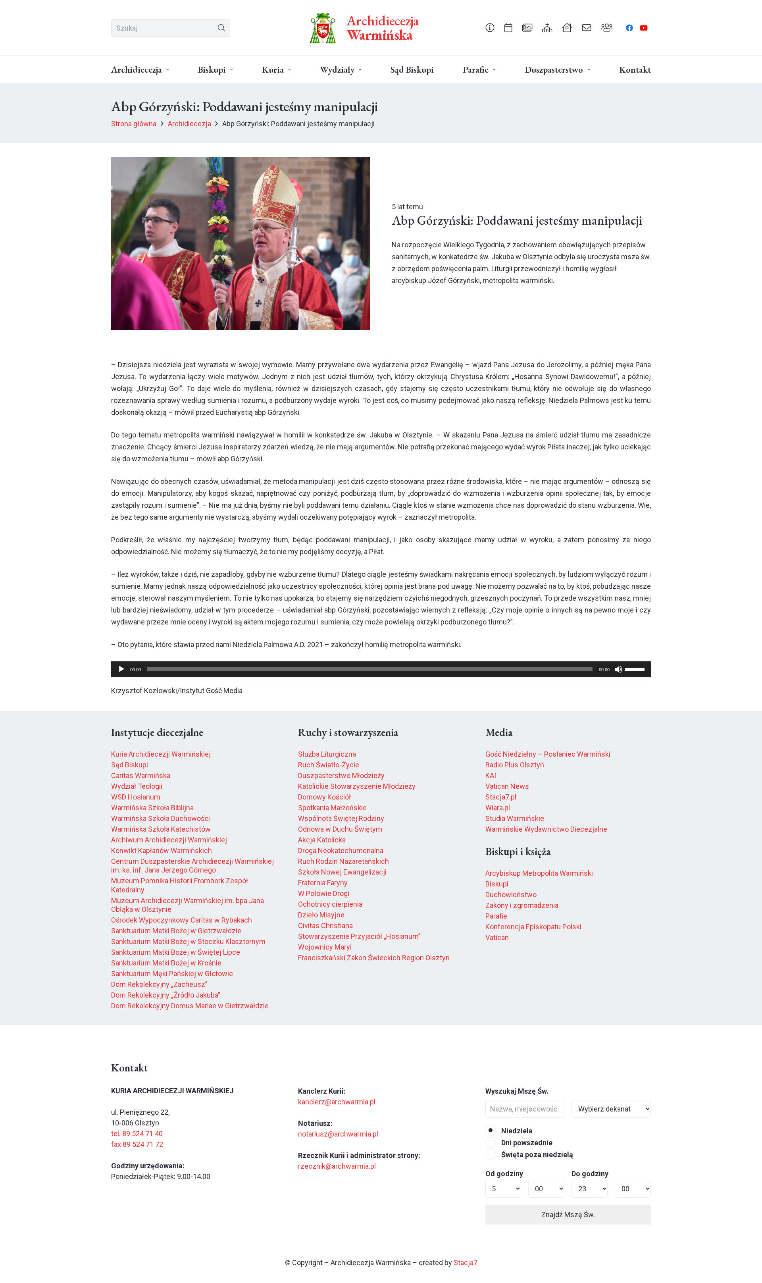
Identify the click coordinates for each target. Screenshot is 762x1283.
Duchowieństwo (511, 894)
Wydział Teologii (136, 786)
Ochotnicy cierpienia (330, 904)
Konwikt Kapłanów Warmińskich (161, 850)
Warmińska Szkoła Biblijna (152, 807)
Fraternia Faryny (323, 882)
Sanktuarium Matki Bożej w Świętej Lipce (175, 952)
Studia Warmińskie (514, 818)
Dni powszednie (526, 1143)
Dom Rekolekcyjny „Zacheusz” (159, 984)
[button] (167, 69)
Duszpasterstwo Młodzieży (341, 775)
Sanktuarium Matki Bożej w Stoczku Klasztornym (188, 941)
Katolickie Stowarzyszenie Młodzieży (357, 786)
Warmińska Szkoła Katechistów (161, 829)
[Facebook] (629, 28)
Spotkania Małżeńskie (332, 807)
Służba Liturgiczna (327, 754)
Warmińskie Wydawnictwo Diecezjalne (546, 829)
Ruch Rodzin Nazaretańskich (343, 861)
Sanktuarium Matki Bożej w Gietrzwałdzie (176, 931)
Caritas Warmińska (140, 775)
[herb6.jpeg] (323, 28)
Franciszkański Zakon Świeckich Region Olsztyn (374, 958)
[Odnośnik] (490, 27)
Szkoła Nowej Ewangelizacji (342, 872)
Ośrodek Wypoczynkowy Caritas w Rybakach (181, 920)
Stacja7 (465, 1262)
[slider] (636, 668)
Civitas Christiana (325, 925)
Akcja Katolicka (322, 840)
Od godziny (504, 1173)
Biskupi (496, 884)
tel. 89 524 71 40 (137, 1133)
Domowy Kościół (324, 797)
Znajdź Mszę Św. (568, 1214)
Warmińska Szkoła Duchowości (160, 818)
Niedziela (516, 1131)
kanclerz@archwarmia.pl (336, 1102)
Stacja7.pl (500, 797)
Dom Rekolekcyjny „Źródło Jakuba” (165, 995)
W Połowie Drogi (323, 893)
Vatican (497, 937)
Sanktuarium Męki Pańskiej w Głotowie (172, 973)
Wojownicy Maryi (325, 947)
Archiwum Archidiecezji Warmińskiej (169, 840)
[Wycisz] (618, 669)
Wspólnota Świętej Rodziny (341, 818)
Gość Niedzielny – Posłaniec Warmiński (547, 754)
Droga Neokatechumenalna (340, 850)
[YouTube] (644, 28)
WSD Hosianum (135, 797)
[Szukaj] (221, 28)
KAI (490, 775)
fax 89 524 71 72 (137, 1144)
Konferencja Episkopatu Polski (533, 927)
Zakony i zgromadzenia (521, 905)
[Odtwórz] (121, 669)
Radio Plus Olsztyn (514, 765)
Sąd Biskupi (129, 765)
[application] (381, 669)
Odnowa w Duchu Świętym (340, 829)
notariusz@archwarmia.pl (338, 1134)
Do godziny (590, 1173)
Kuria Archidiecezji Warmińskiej (161, 754)
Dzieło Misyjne (321, 915)
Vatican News (507, 786)
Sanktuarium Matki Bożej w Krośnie (166, 963)
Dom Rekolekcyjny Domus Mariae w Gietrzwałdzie (190, 1006)
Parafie (496, 916)
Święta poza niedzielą (536, 1154)
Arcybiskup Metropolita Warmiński (539, 873)
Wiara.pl (497, 807)
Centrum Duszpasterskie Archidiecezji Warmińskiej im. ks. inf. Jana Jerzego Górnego (192, 866)
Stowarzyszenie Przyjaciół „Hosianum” (359, 936)
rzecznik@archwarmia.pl (337, 1166)
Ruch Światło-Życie (328, 765)
